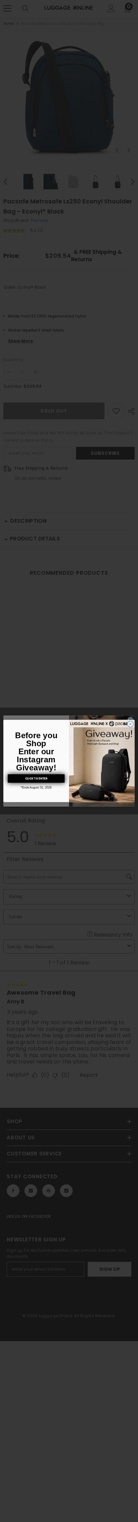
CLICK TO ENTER (36, 778)
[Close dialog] (130, 724)
